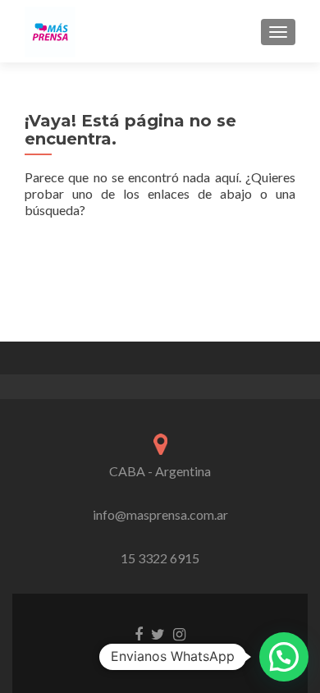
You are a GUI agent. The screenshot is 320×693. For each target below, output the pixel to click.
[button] (284, 657)
